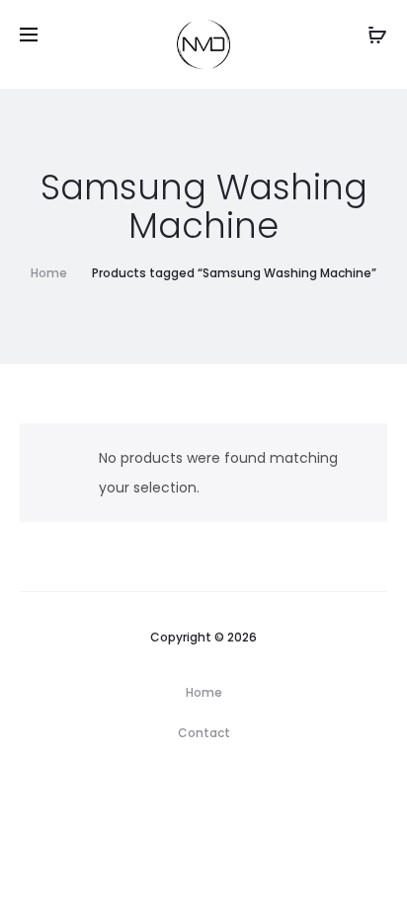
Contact (204, 732)
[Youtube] (249, 788)
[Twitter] (209, 788)
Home (49, 272)
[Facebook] (127, 788)
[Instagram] (168, 788)
